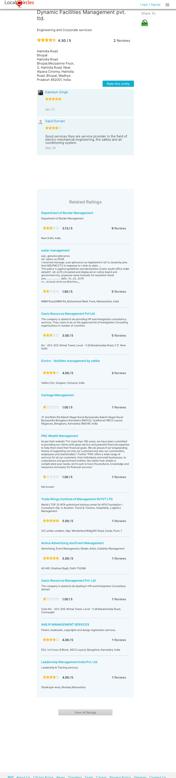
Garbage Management (57, 395)
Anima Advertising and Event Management (72, 543)
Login (144, 4)
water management (55, 250)
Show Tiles (168, 4)
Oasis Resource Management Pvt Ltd (68, 313)
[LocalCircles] (19, 4)
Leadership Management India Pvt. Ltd (69, 662)
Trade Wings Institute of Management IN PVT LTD (77, 499)
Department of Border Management (67, 213)
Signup (156, 4)
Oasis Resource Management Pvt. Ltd (68, 580)
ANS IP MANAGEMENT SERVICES (65, 624)
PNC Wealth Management (59, 436)
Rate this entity (118, 84)
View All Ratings (85, 712)
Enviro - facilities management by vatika (70, 361)
